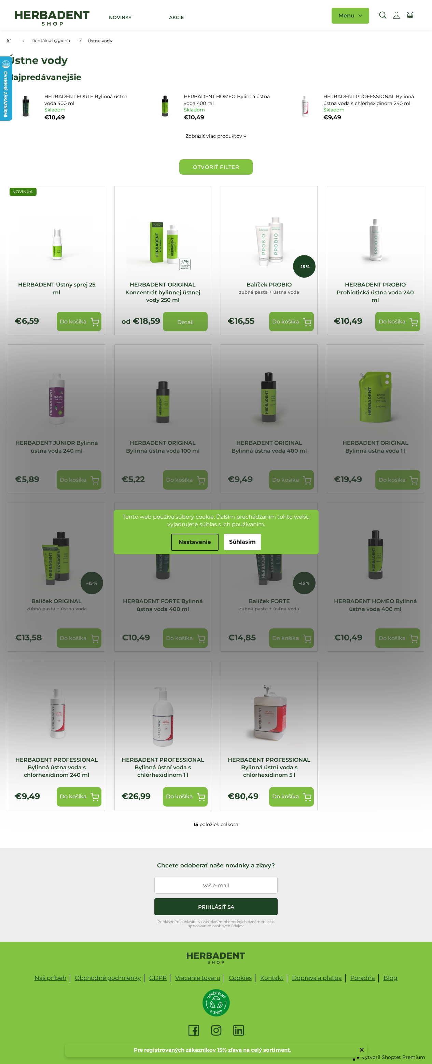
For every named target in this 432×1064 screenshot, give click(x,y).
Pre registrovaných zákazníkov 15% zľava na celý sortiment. (212, 1050)
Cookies (240, 977)
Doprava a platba (317, 977)
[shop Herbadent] (216, 958)
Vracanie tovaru (197, 977)
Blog (391, 977)
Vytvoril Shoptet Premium (393, 1057)
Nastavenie (195, 542)
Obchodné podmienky (108, 977)
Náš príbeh (50, 977)
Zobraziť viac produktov (213, 136)
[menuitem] (120, 17)
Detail (185, 322)
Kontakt (271, 977)
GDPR (158, 977)
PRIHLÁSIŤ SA (216, 907)
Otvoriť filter (216, 167)
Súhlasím (242, 541)
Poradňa (362, 977)
